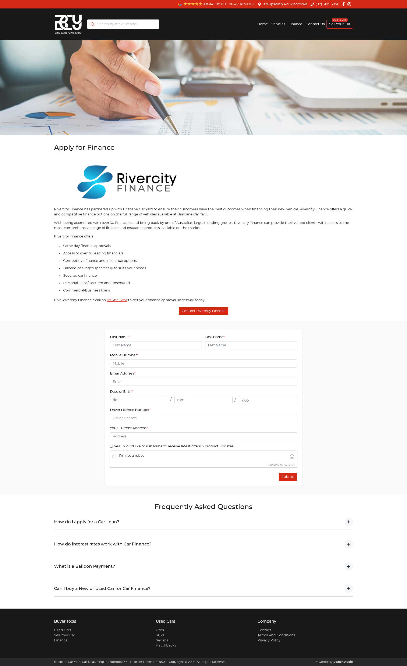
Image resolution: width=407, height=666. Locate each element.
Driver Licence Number (130, 410)
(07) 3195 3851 (327, 4)
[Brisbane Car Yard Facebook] (344, 4)
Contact (264, 630)
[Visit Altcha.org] (292, 456)
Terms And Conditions (276, 635)
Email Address (122, 373)
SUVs (160, 635)
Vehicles (278, 24)
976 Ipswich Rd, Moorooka (285, 4)
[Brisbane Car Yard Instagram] (350, 4)
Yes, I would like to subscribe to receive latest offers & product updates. (174, 446)
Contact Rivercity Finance (204, 311)
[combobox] (123, 24)
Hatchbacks (166, 645)
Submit (288, 477)
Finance (295, 24)
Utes (160, 630)
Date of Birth (121, 391)
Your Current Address (129, 428)
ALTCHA (289, 464)
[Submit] (92, 24)
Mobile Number (124, 355)
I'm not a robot (131, 455)
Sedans (162, 640)
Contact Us (315, 24)
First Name (120, 337)
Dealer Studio (343, 661)
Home (262, 24)
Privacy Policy (269, 640)
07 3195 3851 (117, 300)
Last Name (215, 337)
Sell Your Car (339, 24)
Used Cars (62, 630)
